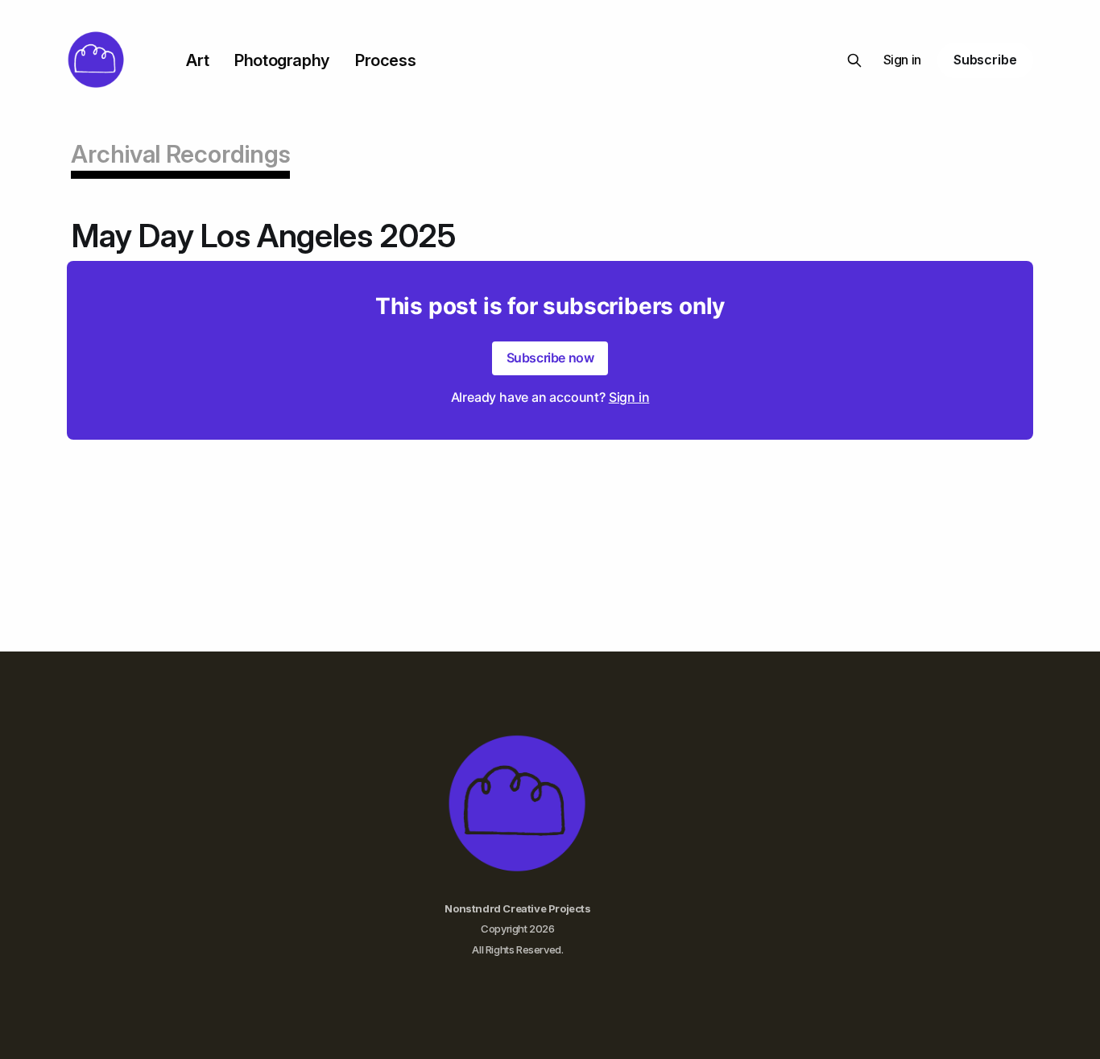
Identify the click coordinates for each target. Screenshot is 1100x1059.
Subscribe (985, 60)
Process (385, 60)
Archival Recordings (180, 153)
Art (197, 60)
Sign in (902, 60)
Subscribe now (550, 358)
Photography (281, 60)
